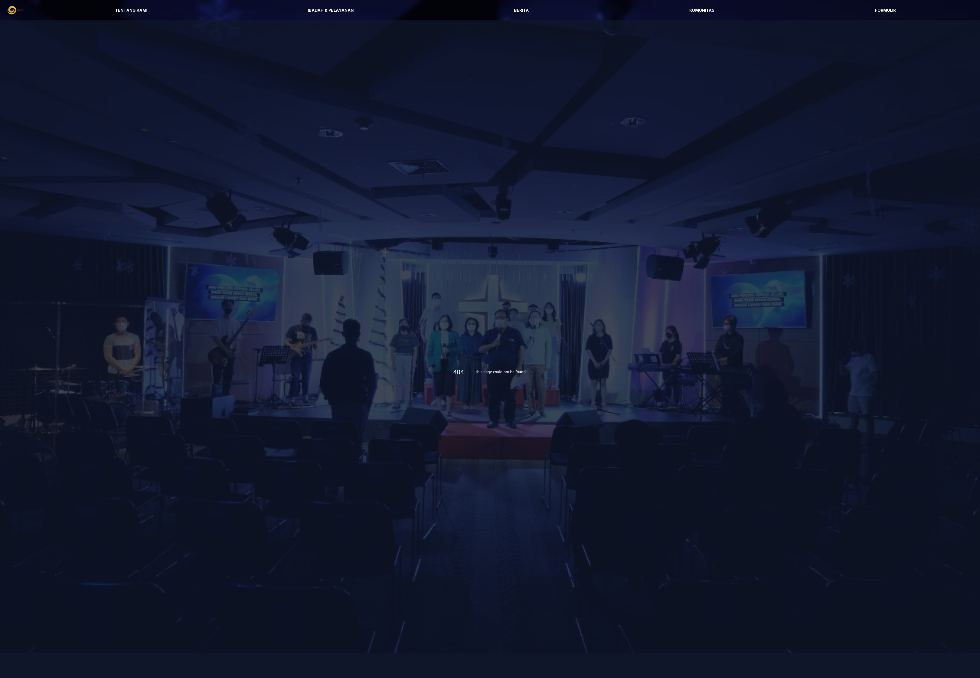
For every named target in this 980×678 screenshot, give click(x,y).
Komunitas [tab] (702, 10)
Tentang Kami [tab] (131, 10)
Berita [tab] (521, 10)
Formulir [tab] (885, 10)
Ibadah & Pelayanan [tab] (331, 10)
